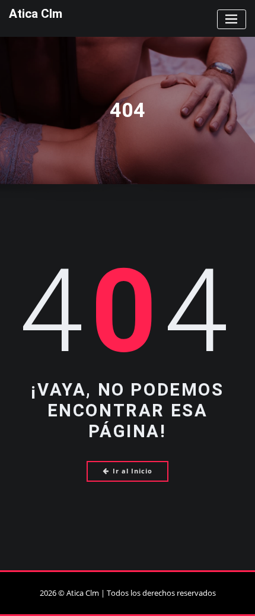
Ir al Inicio (132, 470)
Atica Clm (35, 14)
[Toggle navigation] (231, 19)
